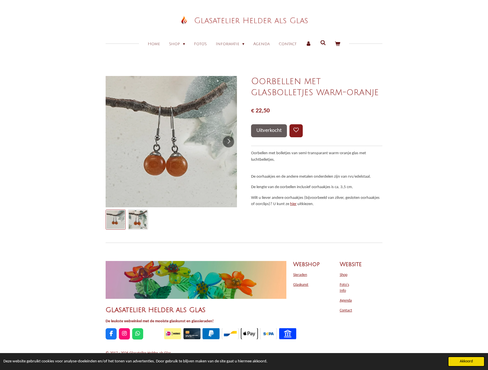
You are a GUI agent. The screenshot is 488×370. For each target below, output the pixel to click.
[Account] (308, 44)
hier (293, 204)
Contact (346, 310)
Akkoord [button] (466, 361)
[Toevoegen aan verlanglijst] (296, 131)
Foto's (344, 285)
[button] (116, 220)
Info (343, 291)
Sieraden (300, 275)
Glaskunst (300, 285)
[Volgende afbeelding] (228, 141)
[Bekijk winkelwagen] (337, 44)
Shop (343, 275)
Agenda (346, 301)
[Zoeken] (323, 43)
